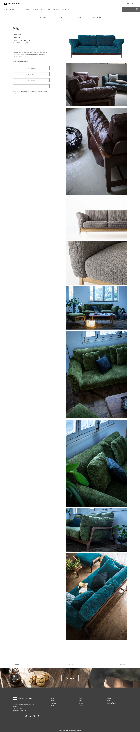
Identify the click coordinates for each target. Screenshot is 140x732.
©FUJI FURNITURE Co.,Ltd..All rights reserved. (70, 730)
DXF (31, 86)
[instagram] (34, 716)
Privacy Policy (111, 703)
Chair (60, 17)
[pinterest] (38, 716)
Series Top (70, 665)
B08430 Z (17, 665)
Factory (43, 9)
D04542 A (122, 665)
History (19, 9)
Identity (12, 9)
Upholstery (31, 74)
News (109, 698)
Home (5, 9)
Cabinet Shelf (97, 17)
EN (128, 3)
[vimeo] (30, 716)
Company (56, 9)
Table (79, 17)
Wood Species (31, 80)
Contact (70, 678)
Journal (36, 9)
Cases (64, 9)
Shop (49, 9)
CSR (69, 9)
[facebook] (26, 716)
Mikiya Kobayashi (23, 61)
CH (137, 3)
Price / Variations (31, 68)
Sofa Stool (43, 17)
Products (26, 9)
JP (133, 3)
